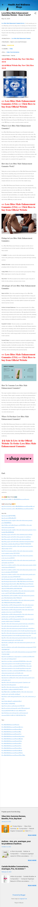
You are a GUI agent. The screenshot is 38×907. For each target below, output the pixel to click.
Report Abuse (19, 903)
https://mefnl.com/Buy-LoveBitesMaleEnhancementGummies (15, 499)
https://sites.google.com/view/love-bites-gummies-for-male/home (16, 537)
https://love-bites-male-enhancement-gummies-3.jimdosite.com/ (16, 682)
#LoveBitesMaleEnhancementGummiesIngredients (13, 736)
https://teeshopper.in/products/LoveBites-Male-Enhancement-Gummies (17, 584)
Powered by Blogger (19, 895)
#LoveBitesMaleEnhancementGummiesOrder (12, 741)
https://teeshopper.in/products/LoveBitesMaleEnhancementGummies (17, 579)
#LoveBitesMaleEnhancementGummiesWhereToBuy (13, 755)
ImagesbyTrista (23, 898)
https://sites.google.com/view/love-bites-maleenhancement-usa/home (17, 534)
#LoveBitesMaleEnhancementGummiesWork (12, 729)
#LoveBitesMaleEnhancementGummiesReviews (12, 727)
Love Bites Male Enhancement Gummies (21, 38)
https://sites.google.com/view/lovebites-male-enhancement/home (16, 539)
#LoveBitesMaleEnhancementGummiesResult (12, 750)
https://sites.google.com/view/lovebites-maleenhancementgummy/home (18, 541)
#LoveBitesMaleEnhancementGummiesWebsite (12, 753)
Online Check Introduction (13, 52)
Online (11, 48)
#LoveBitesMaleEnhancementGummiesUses (11, 745)
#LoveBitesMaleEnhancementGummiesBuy (11, 731)
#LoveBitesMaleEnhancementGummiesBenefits (12, 738)
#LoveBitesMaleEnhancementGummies (10, 724)
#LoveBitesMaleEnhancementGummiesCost (11, 734)
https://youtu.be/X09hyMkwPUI (9, 518)
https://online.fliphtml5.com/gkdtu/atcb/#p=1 (12, 701)
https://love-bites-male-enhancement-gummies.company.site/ (15, 675)
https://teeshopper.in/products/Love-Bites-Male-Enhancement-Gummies (18, 581)
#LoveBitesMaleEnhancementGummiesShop (12, 748)
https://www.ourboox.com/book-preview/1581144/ (13, 706)
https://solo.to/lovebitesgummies (9, 684)
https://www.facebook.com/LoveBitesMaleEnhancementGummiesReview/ (18, 506)
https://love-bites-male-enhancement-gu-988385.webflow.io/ (15, 687)
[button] (35, 13)
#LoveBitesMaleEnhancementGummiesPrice (12, 743)
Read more (32, 835)
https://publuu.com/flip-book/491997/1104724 (12, 689)
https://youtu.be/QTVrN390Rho (9, 515)
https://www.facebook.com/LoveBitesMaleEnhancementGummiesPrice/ (18, 508)
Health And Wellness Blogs (19, 5)
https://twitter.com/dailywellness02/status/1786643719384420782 (16, 544)
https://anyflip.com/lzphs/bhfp (8, 703)
